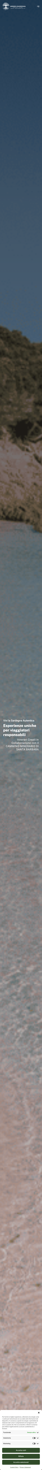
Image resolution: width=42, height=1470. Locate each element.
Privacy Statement (25, 1467)
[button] (39, 1413)
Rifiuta (21, 1456)
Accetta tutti (21, 1450)
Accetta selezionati (21, 1462)
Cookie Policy (14, 1467)
